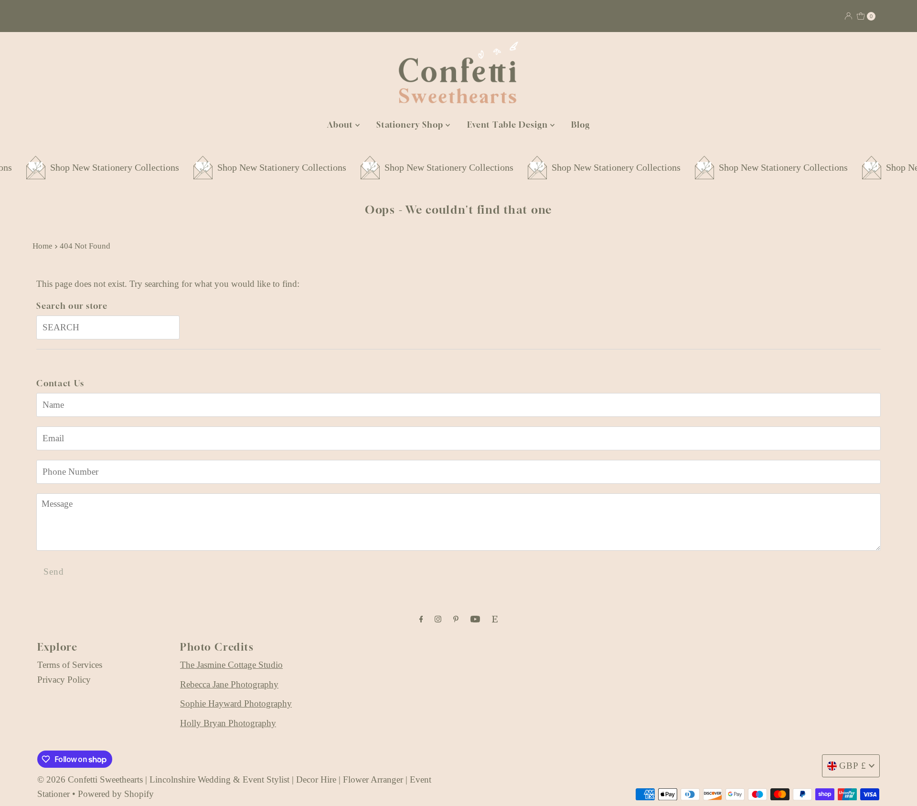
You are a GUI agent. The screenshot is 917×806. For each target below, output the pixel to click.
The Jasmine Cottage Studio (231, 665)
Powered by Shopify (116, 794)
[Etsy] (495, 619)
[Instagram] (438, 619)
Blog (580, 125)
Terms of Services (69, 665)
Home (42, 246)
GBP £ (852, 766)
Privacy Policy (64, 680)
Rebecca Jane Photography (229, 684)
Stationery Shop (411, 125)
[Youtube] (475, 619)
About (341, 125)
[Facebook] (421, 619)
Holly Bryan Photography (228, 723)
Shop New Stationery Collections (91, 167)
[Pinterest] (455, 619)
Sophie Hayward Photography (236, 703)
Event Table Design (508, 125)
